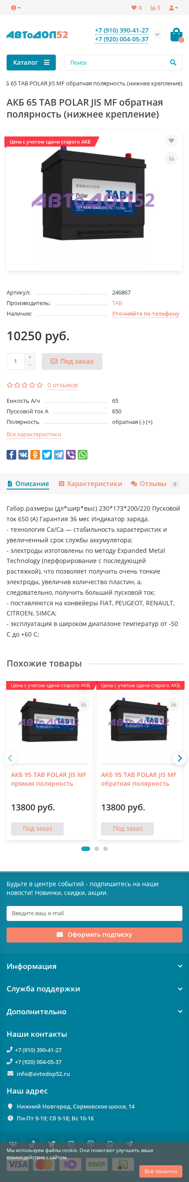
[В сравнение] (171, 158)
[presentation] (9, 758)
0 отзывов (62, 385)
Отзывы (158, 483)
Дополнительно (36, 1012)
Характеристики (94, 483)
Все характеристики (34, 434)
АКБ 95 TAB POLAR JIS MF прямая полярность (48, 779)
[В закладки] (171, 140)
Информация (32, 966)
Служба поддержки (43, 989)
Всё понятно (161, 1171)
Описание (32, 483)
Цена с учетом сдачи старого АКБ (50, 141)
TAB (117, 303)
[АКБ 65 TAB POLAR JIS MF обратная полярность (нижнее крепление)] (94, 200)
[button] (85, 849)
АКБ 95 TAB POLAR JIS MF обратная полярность (138, 779)
